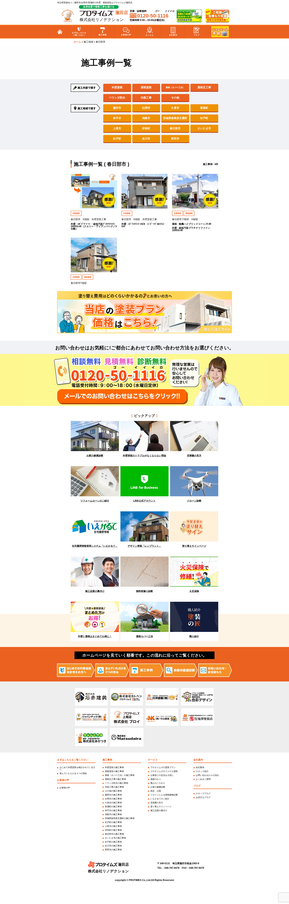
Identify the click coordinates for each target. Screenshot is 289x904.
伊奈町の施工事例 (113, 830)
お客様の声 (126, 35)
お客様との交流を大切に (162, 775)
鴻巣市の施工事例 (113, 814)
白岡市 (146, 107)
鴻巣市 (146, 118)
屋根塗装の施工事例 (114, 771)
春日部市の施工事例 (114, 834)
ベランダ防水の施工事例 (116, 783)
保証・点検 (155, 791)
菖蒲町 (204, 107)
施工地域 (88, 42)
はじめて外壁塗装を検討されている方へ (77, 768)
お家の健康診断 (157, 787)
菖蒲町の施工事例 (113, 806)
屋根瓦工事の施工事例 (115, 779)
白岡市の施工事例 (113, 799)
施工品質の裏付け (158, 810)
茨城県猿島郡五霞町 (175, 118)
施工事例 (103, 35)
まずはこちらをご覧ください (79, 34)
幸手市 (117, 118)
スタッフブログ (203, 793)
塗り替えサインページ (160, 806)
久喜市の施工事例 (113, 803)
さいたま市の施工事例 (115, 838)
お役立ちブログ (203, 797)
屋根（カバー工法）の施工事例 (119, 775)
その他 (175, 97)
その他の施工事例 (113, 791)
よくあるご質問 (203, 779)
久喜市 (175, 107)
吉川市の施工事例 (113, 846)
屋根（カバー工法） (175, 87)
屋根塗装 (146, 87)
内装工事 (146, 97)
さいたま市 (204, 128)
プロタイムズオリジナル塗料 (164, 771)
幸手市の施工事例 (113, 810)
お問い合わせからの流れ (207, 775)
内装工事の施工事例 (114, 787)
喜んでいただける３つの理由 (73, 773)
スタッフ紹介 (202, 771)
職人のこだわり (157, 783)
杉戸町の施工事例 (113, 822)
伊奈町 (146, 128)
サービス (150, 35)
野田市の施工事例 (113, 850)
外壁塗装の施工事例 (114, 767)
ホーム (77, 42)
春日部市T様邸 (79, 283)
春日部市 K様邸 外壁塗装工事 (88, 219)
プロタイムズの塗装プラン (163, 767)
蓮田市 (117, 107)
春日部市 (175, 128)
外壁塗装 (117, 87)
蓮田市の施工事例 (113, 795)
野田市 (175, 138)
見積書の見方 (156, 803)
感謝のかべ (155, 779)
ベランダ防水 (117, 97)
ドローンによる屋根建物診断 (164, 795)
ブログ (197, 35)
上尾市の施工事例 (113, 826)
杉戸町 (204, 118)
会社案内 (173, 35)
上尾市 (117, 128)
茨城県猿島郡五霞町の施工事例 (119, 818)
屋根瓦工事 (204, 87)
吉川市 (146, 138)
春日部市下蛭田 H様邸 (185, 219)
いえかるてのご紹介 (159, 799)
